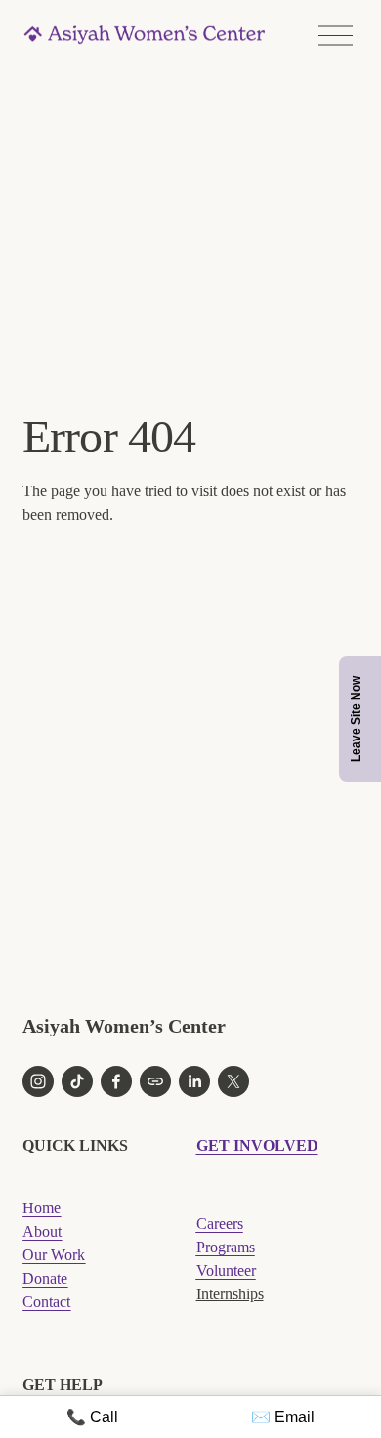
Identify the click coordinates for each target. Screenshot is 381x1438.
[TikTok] (77, 1081)
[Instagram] (38, 1081)
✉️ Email (283, 1417)
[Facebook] (116, 1081)
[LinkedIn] (194, 1081)
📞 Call (92, 1417)
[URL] (155, 1081)
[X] (233, 1081)
